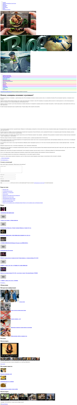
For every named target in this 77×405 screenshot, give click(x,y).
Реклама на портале (6, 9)
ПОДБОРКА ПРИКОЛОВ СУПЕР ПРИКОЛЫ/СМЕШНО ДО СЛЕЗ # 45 (15, 235)
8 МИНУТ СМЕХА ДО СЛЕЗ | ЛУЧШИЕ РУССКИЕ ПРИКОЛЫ (13, 265)
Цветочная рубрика (6, 80)
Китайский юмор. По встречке (6, 250)
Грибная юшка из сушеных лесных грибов (9, 389)
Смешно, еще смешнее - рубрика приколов (9, 220)
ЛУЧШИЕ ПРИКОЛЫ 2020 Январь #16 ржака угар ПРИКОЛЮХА (14, 242)
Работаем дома (5, 189)
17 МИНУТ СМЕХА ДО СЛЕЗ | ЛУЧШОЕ (9, 280)
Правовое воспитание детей (6, 374)
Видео (4, 8)
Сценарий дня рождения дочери (9, 199)
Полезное (4, 6)
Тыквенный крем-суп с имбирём (7, 381)
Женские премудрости (7, 76)
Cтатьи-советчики (6, 77)
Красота (4, 84)
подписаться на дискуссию (39, 182)
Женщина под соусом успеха (8, 196)
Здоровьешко (5, 87)
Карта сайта (2, 363)
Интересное (5, 5)
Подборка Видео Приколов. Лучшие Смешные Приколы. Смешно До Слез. (15, 227)
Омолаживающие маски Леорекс (9, 198)
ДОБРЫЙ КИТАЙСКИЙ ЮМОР (7, 212)
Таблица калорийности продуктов (9, 3)
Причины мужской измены (8, 201)
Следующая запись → (4, 159)
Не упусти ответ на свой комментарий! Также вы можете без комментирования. (32, 182)
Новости (4, 4)
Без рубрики (5, 89)
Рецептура (5, 85)
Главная (4, 2)
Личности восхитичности (8, 81)
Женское (4, 82)
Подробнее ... (3, 282)
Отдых (4, 88)
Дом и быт (5, 83)
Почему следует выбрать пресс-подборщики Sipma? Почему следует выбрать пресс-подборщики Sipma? (23, 202)
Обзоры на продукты (7, 75)
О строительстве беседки (7, 191)
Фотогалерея (5, 7)
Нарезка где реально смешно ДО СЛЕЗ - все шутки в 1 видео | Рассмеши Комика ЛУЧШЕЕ (19, 273)
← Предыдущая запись (4, 158)
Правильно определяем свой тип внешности (11, 195)
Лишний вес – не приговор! (8, 192)
